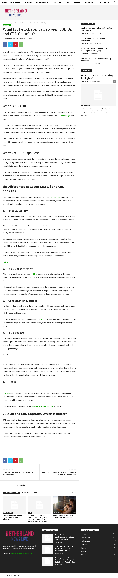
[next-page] (75, 492)
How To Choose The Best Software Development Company (96, 49)
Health (77, 2)
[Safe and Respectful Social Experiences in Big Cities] (64, 505)
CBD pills (6, 393)
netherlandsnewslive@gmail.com (22, 553)
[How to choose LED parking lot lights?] (98, 95)
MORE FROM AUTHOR (29, 493)
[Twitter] (10, 44)
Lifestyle (57, 2)
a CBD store (56, 197)
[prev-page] (72, 492)
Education (88, 2)
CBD (43, 319)
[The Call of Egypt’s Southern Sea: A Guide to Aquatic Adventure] (14, 505)
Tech (99, 2)
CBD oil (34, 274)
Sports (68, 2)
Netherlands (15, 2)
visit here (6, 262)
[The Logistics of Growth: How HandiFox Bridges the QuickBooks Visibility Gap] (47, 561)
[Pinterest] (15, 44)
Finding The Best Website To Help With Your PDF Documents (59, 473)
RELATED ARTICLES (11, 493)
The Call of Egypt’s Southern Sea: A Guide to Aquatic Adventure (13, 517)
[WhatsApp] (21, 44)
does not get (65, 116)
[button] (114, 2)
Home (4, 2)
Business (29, 2)
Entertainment (43, 2)
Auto (106, 2)
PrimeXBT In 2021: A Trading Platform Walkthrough (19, 473)
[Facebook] (5, 44)
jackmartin (8, 38)
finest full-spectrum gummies (43, 406)
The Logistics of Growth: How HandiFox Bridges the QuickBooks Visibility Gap (65, 560)
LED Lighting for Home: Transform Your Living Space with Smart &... (64, 548)
